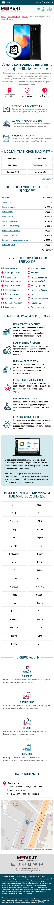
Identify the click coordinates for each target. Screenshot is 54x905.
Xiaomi (14, 643)
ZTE (40, 643)
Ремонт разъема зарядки (11, 226)
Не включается (11, 277)
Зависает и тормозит (13, 302)
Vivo (40, 635)
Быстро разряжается (13, 272)
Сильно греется (37, 307)
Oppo (14, 603)
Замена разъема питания (11, 230)
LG (14, 570)
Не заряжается (11, 268)
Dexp (14, 529)
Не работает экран (12, 285)
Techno (14, 635)
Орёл (8, 2)
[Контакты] (49, 9)
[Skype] (29, 864)
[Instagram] (41, 864)
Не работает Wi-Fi (38, 281)
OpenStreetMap (39, 849)
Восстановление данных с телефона (15, 240)
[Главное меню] (3, 3)
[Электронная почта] (13, 864)
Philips (14, 611)
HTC (40, 545)
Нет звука (35, 272)
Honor (40, 553)
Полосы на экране (12, 294)
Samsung (14, 627)
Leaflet (30, 849)
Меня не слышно (38, 268)
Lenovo (14, 578)
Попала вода (36, 302)
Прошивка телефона (9, 235)
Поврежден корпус (12, 298)
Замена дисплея (8, 216)
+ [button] (5, 803)
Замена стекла (7, 211)
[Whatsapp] (43, 9)
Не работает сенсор (13, 281)
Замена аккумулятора (10, 221)
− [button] (5, 806)
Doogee (14, 537)
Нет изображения (12, 290)
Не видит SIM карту (39, 290)
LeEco (40, 570)
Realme (40, 619)
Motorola (40, 586)
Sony (40, 627)
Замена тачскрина (8, 207)
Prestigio (14, 619)
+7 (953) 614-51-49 (44, 2)
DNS (40, 521)
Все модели (46, 179)
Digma (40, 529)
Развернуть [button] (46, 250)
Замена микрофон (8, 244)
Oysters (40, 603)
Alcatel (40, 504)
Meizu (40, 578)
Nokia (14, 594)
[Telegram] (38, 9)
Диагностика (6, 202)
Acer (14, 504)
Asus (40, 512)
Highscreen (14, 553)
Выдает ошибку (11, 307)
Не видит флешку (38, 285)
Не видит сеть (36, 294)
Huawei (14, 562)
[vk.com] (35, 864)
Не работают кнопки (39, 298)
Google (14, 545)
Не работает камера (39, 277)
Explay (40, 537)
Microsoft (14, 586)
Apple (14, 512)
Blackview (14, 521)
